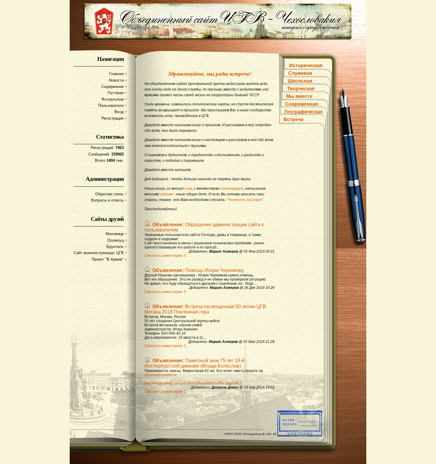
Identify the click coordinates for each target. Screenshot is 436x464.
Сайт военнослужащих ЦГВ (99, 253)
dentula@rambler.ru (160, 375)
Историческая (305, 65)
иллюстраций (231, 188)
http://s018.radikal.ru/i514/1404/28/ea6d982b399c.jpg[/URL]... (194, 383)
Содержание (112, 86)
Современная (301, 104)
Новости (116, 80)
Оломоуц (115, 240)
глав (188, 188)
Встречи (293, 119)
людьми (166, 194)
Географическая (303, 111)
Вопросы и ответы (107, 200)
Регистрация (112, 118)
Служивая (300, 73)
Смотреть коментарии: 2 (165, 391)
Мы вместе (299, 96)
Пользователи (111, 105)
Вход (119, 112)
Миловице (115, 234)
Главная (116, 74)
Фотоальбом (112, 99)
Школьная (300, 80)
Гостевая (116, 93)
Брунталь (115, 246)
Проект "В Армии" (108, 259)
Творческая (300, 88)
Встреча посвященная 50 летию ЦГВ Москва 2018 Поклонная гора (205, 309)
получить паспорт (245, 200)
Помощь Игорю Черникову (198, 270)
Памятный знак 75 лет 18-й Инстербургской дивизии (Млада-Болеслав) (194, 363)
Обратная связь (109, 194)
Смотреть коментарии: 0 (165, 256)
